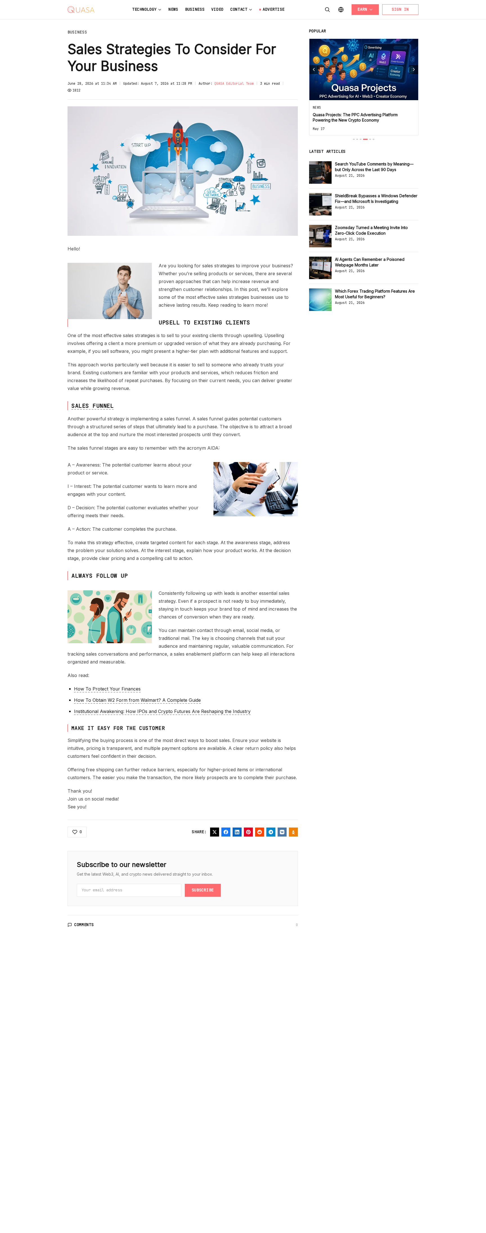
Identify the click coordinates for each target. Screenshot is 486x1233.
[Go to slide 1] (354, 139)
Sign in (400, 9)
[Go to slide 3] (360, 139)
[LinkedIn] (237, 832)
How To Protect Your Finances (107, 689)
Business (195, 9)
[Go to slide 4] (365, 139)
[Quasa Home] (81, 9)
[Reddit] (259, 832)
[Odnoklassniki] (293, 832)
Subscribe (203, 890)
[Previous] (313, 69)
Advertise (274, 9)
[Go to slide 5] (370, 139)
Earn (362, 9)
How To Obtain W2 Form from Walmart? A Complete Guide (137, 700)
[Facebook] (225, 832)
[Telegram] (270, 832)
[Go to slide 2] (357, 139)
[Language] (341, 10)
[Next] (413, 69)
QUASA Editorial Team (234, 83)
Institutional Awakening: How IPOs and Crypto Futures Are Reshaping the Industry (162, 711)
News (173, 9)
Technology (144, 9)
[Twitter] (214, 832)
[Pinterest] (248, 832)
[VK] (282, 832)
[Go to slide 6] (373, 139)
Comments (84, 924)
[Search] (327, 10)
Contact (239, 9)
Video (217, 9)
